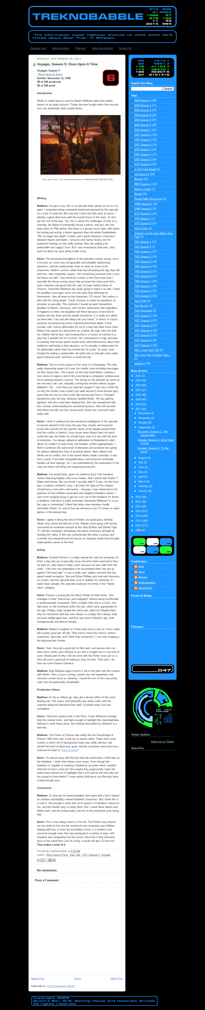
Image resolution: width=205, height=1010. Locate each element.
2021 (138, 390)
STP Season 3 (142, 223)
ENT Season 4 (142, 164)
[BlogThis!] (43, 860)
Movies (138, 179)
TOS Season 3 (143, 296)
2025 (138, 376)
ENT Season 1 (142, 149)
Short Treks (141, 228)
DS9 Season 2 (142, 105)
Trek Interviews (143, 310)
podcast (139, 363)
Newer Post (37, 978)
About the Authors (102, 48)
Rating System (60, 48)
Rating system (142, 189)
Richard (142, 577)
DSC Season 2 (143, 139)
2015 (138, 501)
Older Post (116, 978)
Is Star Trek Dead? (145, 169)
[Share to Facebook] (50, 860)
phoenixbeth (145, 588)
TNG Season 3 (143, 261)
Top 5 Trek (140, 301)
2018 (138, 404)
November (144, 418)
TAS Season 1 (142, 242)
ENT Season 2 (142, 154)
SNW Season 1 (143, 204)
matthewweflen (147, 582)
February (143, 486)
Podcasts (80, 48)
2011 (138, 520)
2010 (138, 525)
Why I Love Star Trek (146, 350)
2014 (138, 506)
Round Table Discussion (148, 199)
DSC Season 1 (143, 134)
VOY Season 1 (143, 315)
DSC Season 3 (143, 144)
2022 (138, 385)
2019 (138, 399)
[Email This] (39, 860)
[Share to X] (46, 860)
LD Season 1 (141, 174)
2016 (138, 497)
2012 (138, 516)
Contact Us (125, 48)
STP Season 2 (142, 218)
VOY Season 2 (143, 320)
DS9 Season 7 (142, 130)
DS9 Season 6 (142, 125)
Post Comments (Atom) (61, 986)
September (145, 427)
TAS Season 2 (142, 247)
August (142, 457)
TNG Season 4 (143, 266)
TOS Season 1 (143, 286)
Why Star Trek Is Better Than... (152, 355)
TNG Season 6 (143, 276)
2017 (138, 409)
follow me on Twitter (162, 741)
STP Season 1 (142, 213)
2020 (138, 395)
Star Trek (75, 855)
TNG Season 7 (143, 281)
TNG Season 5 (143, 271)
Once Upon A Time (57, 855)
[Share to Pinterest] (54, 860)
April (141, 476)
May (141, 472)
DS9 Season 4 (142, 115)
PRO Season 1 (143, 184)
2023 (138, 380)
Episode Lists (38, 48)
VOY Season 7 (143, 345)
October (143, 422)
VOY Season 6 (143, 340)
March (142, 481)
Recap (138, 194)
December (144, 413)
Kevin (141, 572)
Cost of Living (70, 750)
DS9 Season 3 (142, 110)
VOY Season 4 (143, 330)
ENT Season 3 (142, 159)
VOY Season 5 (90, 855)
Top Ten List (141, 305)
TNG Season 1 (143, 251)
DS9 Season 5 (142, 120)
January (143, 491)
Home (77, 978)
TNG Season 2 (143, 256)
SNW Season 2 (143, 208)
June (141, 467)
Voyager (106, 855)
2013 (138, 511)
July (141, 462)
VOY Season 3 (143, 325)
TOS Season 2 (143, 291)
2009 (138, 530)
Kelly (141, 566)
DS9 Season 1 (142, 100)
